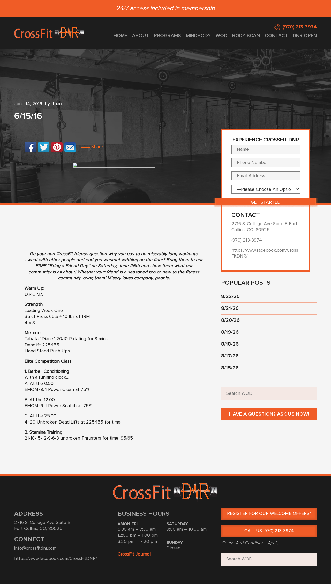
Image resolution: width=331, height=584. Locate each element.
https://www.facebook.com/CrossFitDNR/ (55, 558)
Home (120, 35)
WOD (221, 35)
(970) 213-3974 (300, 27)
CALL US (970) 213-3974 (269, 531)
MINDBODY (198, 35)
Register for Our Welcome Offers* (269, 513)
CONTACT (276, 35)
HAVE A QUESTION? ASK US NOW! (269, 414)
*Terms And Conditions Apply (250, 543)
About (140, 35)
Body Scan (246, 35)
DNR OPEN (305, 35)
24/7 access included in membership (165, 8)
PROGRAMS (167, 35)
